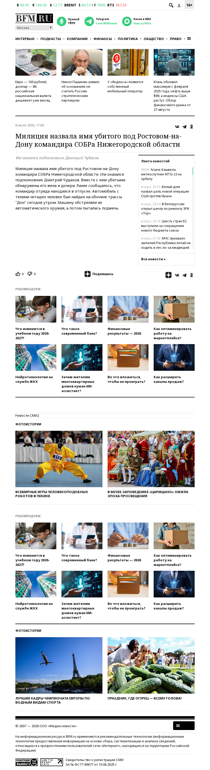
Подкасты (50, 38)
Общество (154, 38)
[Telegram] (184, 127)
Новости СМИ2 (27, 415)
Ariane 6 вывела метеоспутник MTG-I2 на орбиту (161, 174)
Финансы (102, 38)
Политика (128, 38)
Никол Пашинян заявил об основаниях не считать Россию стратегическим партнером (80, 91)
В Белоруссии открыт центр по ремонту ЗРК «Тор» (165, 208)
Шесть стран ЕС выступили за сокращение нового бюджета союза (164, 226)
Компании (77, 38)
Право (176, 38)
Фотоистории (28, 424)
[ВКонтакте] (177, 127)
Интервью (25, 38)
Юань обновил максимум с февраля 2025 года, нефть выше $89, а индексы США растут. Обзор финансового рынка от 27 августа (172, 95)
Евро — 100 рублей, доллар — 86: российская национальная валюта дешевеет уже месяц (33, 91)
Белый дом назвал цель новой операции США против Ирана (165, 191)
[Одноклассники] (191, 127)
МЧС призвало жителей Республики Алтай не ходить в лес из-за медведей (166, 243)
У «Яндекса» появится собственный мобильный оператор (125, 86)
